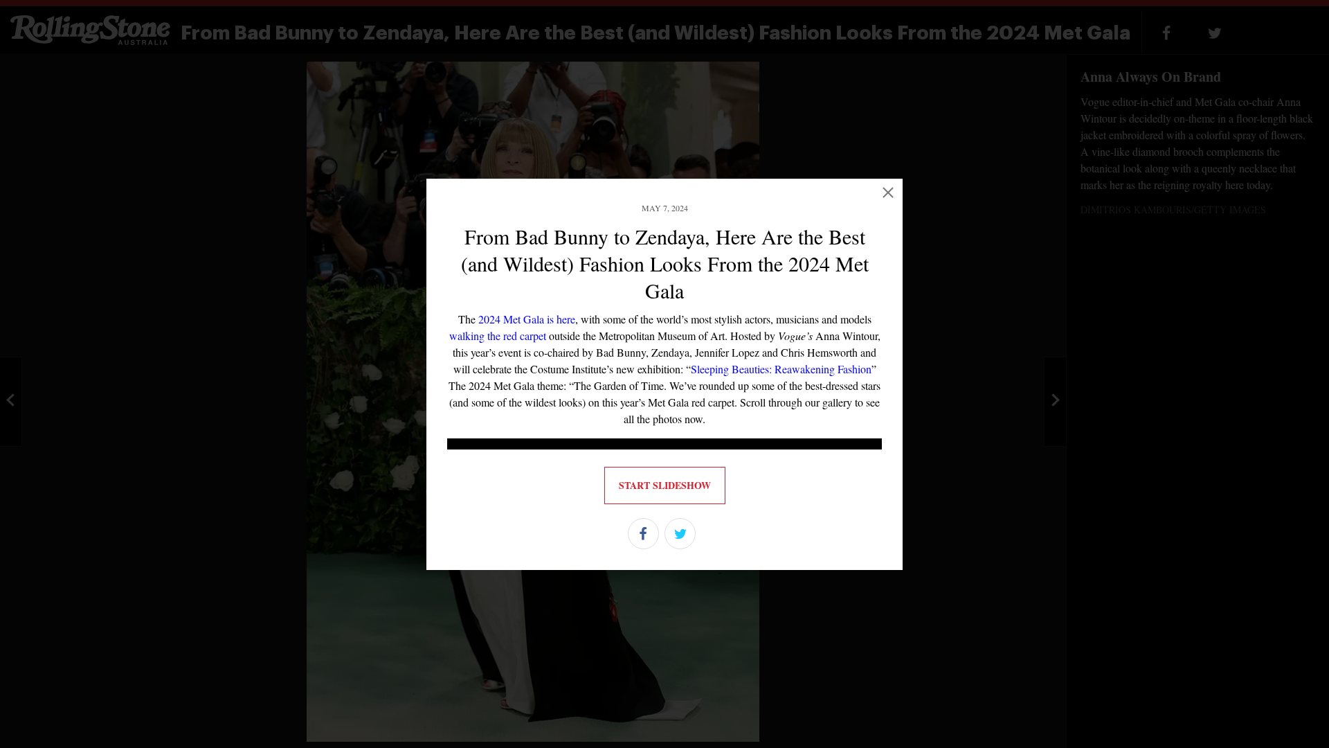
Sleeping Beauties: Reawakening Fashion (781, 369)
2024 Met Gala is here (526, 319)
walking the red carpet (497, 335)
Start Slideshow (665, 485)
